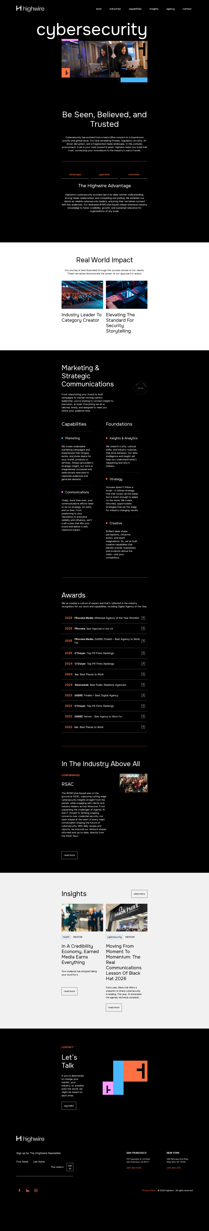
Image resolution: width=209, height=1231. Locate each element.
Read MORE (69, 855)
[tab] (75, 174)
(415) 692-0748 (133, 1168)
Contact (187, 8)
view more (139, 893)
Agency (170, 8)
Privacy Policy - (149, 1190)
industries (115, 8)
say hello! (69, 1105)
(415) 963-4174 (174, 1168)
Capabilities (135, 8)
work (99, 8)
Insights (154, 8)
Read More (69, 991)
